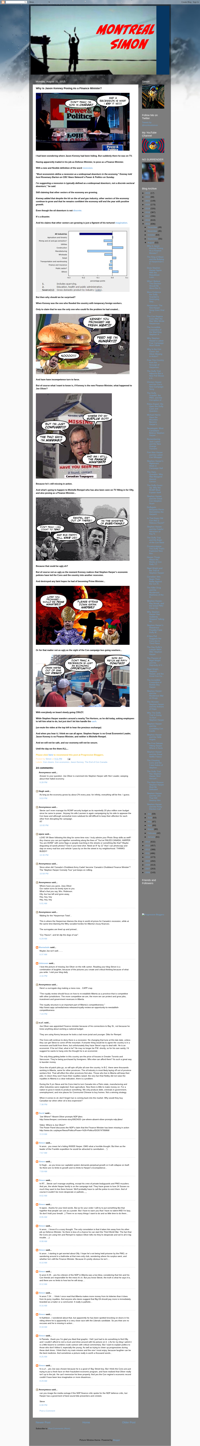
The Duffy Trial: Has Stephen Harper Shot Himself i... (154, 775)
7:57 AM (43, 1153)
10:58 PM (44, 874)
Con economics (62, 762)
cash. (94, 721)
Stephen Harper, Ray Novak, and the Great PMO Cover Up (155, 604)
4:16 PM (43, 976)
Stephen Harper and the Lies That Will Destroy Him (154, 797)
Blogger (116, 1440)
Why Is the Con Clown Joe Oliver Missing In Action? (154, 352)
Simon (42, 1143)
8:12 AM (43, 1284)
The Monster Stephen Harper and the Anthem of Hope (155, 705)
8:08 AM (43, 1241)
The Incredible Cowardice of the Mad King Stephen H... (154, 331)
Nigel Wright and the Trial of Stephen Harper (155, 570)
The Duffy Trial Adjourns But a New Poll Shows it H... (155, 374)
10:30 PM (44, 855)
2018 (148, 212)
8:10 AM (43, 1263)
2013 (148, 845)
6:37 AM (43, 954)
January (152, 837)
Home (86, 1422)
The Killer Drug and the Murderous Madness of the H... (155, 592)
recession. (88, 168)
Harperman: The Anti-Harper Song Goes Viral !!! (155, 309)
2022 (148, 197)
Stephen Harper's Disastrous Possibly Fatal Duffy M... (155, 629)
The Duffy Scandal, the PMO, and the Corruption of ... (155, 396)
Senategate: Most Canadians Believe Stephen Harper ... (155, 432)
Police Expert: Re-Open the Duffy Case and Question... (155, 407)
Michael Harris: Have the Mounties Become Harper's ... (154, 419)
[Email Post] (69, 759)
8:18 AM (43, 1327)
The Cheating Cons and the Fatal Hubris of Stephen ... (155, 764)
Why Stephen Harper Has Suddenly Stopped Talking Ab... (155, 617)
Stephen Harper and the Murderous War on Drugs (155, 694)
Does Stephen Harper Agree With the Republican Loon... (154, 273)
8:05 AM (43, 1217)
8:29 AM (43, 1381)
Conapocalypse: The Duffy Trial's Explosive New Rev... (155, 550)
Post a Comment (47, 1411)
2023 (148, 193)
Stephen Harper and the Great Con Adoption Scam (154, 500)
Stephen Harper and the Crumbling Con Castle (155, 727)
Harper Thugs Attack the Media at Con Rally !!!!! (154, 561)
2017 (148, 216)
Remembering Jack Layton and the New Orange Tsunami (154, 444)
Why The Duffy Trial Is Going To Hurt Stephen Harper (155, 716)
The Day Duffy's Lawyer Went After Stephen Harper (154, 650)
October (152, 235)
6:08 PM (43, 1405)
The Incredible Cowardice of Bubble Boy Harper (154, 683)
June (150, 818)
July (150, 814)
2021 (148, 201)
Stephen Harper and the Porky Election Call (154, 806)
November (153, 231)
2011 (147, 853)
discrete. (77, 210)
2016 (148, 220)
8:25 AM (43, 1357)
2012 (148, 849)
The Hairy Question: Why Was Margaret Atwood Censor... (155, 477)
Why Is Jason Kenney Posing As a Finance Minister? (155, 249)
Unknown (43, 963)
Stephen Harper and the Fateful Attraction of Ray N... (155, 530)
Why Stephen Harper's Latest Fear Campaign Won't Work (155, 342)
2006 (148, 872)
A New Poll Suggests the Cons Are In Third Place (154, 639)
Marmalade (44, 947)
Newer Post (43, 1422)
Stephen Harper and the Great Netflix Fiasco (154, 754)
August (151, 243)
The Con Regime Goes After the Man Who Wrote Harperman (155, 320)
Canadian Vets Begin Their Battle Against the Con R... (154, 580)
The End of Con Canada (96, 762)
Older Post (128, 1422)
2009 (148, 861)
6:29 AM (43, 939)
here (50, 755)
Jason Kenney (77, 762)
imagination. (121, 223)
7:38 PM (43, 1104)
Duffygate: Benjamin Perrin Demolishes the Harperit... (155, 511)
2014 (148, 842)
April (150, 825)
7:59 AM (43, 1171)
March (151, 829)
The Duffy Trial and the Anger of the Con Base (155, 540)
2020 (148, 205)
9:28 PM (43, 782)
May (150, 822)
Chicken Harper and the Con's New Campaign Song (155, 385)
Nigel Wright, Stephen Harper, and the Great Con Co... (155, 672)
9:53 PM (43, 798)
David (42, 1113)
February (152, 833)
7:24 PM (43, 1014)
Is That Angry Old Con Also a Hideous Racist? (155, 520)
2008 (148, 865)
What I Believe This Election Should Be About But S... (154, 284)
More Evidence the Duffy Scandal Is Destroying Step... (154, 297)
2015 (148, 224)
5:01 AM (43, 903)
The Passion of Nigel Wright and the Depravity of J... (155, 661)
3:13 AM (43, 1134)
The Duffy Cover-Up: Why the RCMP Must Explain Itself (155, 489)
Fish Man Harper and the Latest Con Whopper (155, 454)
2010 (148, 857)
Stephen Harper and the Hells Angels (154, 737)
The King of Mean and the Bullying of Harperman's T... (155, 260)
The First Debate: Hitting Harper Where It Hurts (155, 745)
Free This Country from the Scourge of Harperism (155, 363)
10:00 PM (44, 825)
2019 (148, 208)
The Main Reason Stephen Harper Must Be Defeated (155, 786)
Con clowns (48, 762)
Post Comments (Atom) (59, 1428)
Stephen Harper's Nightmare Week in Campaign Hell (155, 464)
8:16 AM (43, 1306)
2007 (148, 869)
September (153, 239)
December (153, 227)
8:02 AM (43, 1196)
